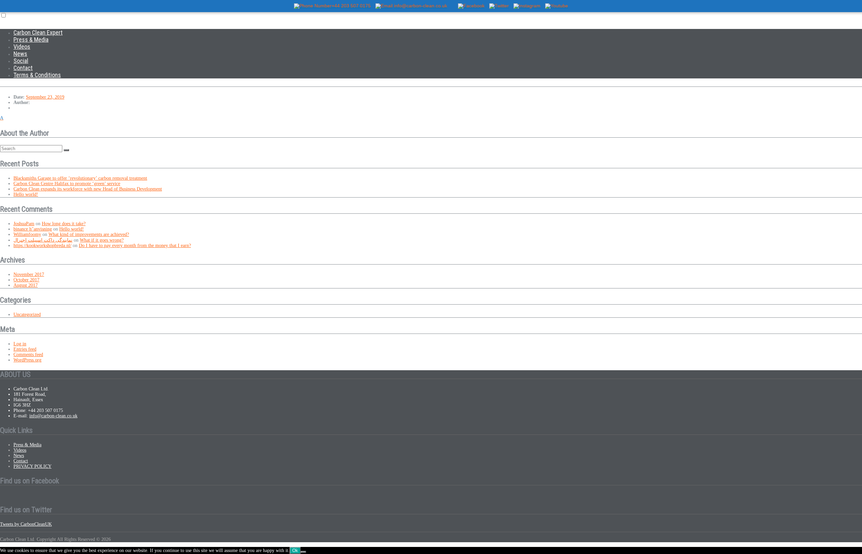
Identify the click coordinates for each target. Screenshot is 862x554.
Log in (19, 343)
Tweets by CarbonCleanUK (26, 524)
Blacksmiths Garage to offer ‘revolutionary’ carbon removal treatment (80, 178)
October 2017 (26, 279)
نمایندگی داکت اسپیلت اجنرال (42, 240)
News (20, 53)
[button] (431, 118)
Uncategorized (27, 314)
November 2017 (28, 274)
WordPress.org (27, 359)
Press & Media (30, 39)
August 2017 (25, 285)
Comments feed (28, 354)
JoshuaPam (23, 223)
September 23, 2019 (45, 97)
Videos (21, 46)
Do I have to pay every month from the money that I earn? (135, 245)
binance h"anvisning (32, 229)
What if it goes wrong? (102, 240)
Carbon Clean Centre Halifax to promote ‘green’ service (66, 183)
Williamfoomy (27, 234)
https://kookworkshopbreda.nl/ (42, 245)
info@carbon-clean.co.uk (53, 415)
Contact (23, 67)
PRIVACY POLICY (32, 466)
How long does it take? (64, 223)
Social (20, 60)
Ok (295, 550)
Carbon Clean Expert (38, 32)
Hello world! (25, 194)
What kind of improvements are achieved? (88, 234)
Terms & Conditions (37, 74)
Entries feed (24, 349)
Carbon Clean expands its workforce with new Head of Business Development (87, 189)
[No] (303, 552)
